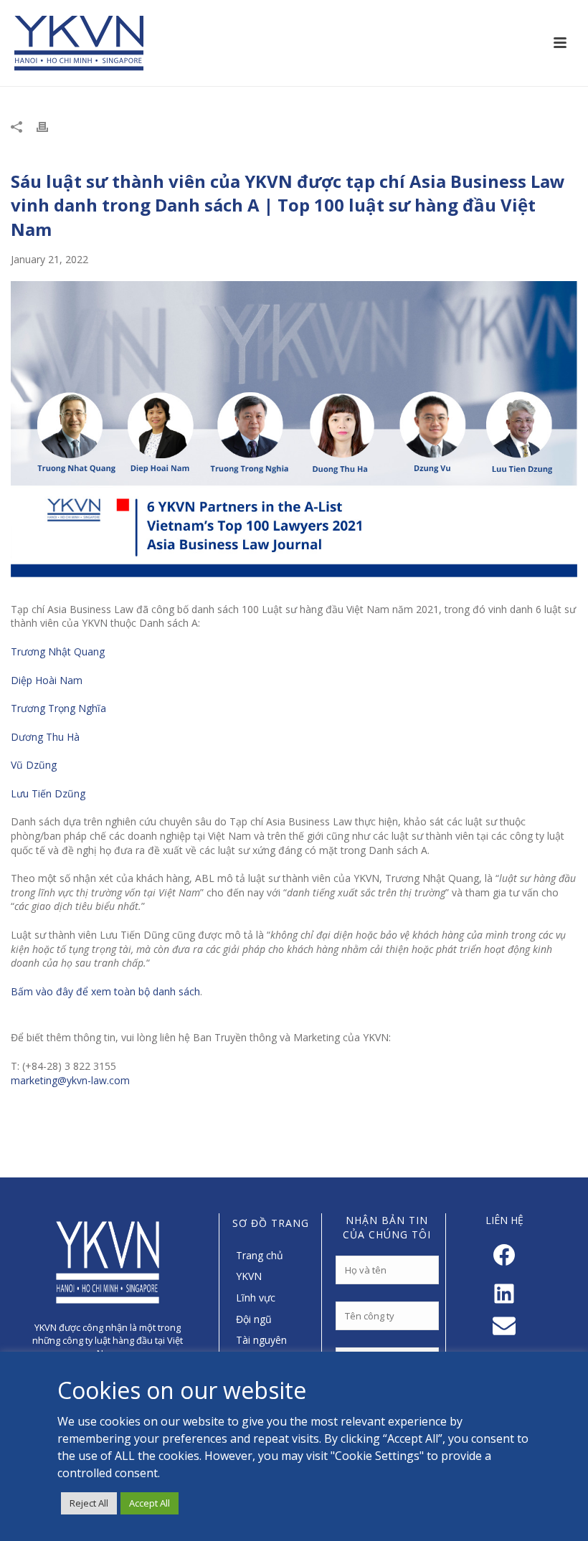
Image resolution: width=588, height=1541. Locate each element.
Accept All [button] (149, 1503)
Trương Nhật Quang (58, 651)
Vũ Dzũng (34, 765)
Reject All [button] (89, 1503)
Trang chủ (259, 1255)
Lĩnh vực (255, 1297)
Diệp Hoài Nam (46, 680)
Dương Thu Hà (45, 737)
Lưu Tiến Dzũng (48, 793)
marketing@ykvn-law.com (70, 1080)
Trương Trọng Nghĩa (58, 708)
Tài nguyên (261, 1340)
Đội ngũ (254, 1319)
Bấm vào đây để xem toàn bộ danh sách (105, 991)
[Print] (49, 126)
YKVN (249, 1276)
